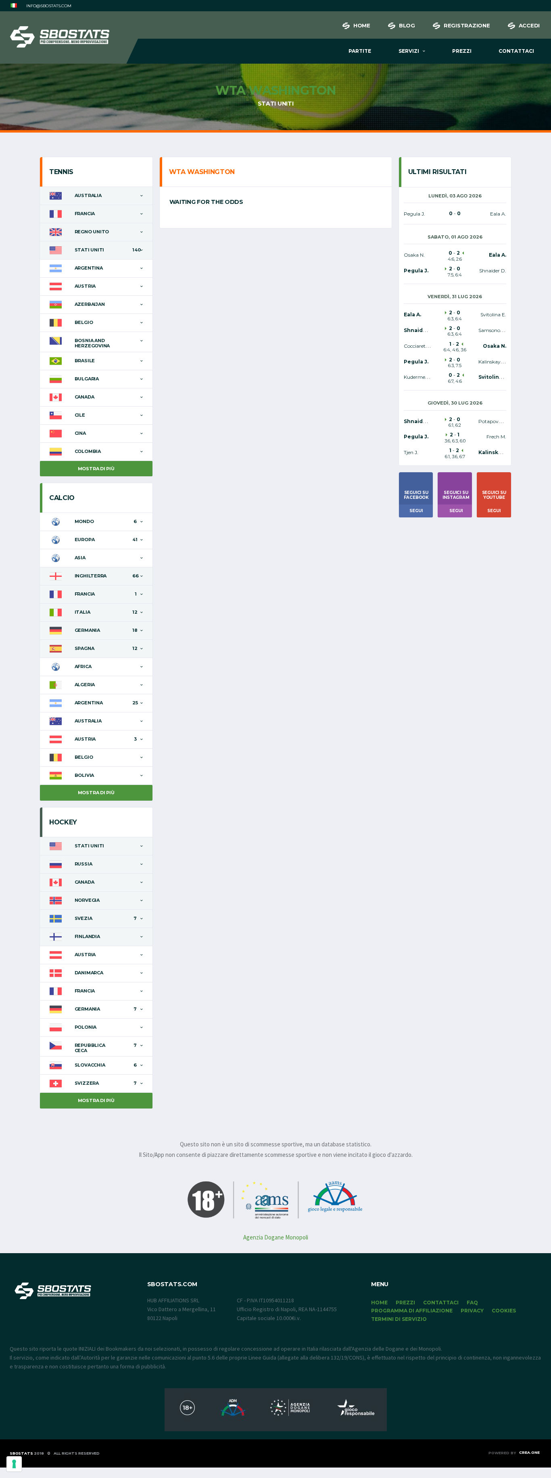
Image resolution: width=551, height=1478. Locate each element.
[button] (13, 6)
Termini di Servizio (399, 1319)
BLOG (407, 25)
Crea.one (529, 1452)
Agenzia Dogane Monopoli (275, 1237)
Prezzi (462, 51)
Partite (360, 51)
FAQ (472, 1302)
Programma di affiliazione (412, 1311)
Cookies (504, 1311)
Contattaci (516, 51)
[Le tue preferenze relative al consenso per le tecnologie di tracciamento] (14, 1464)
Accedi (529, 25)
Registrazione (467, 25)
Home (361, 25)
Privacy (472, 1311)
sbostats (21, 1453)
